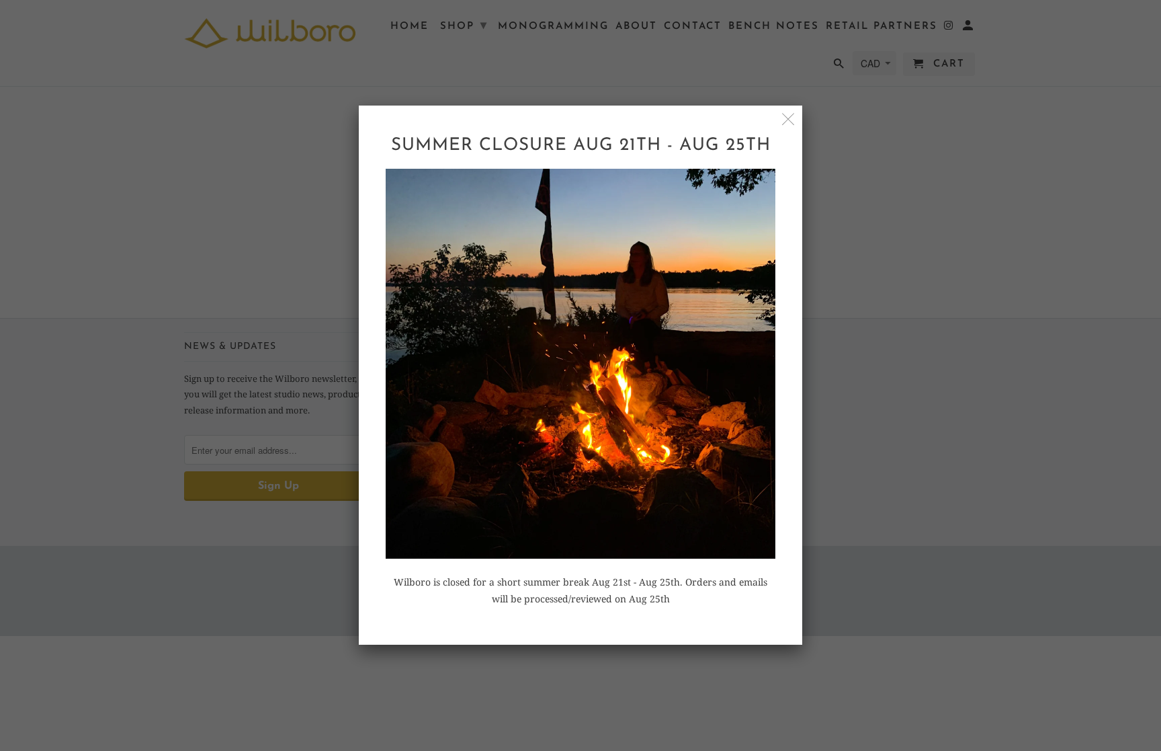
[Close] (788, 119)
